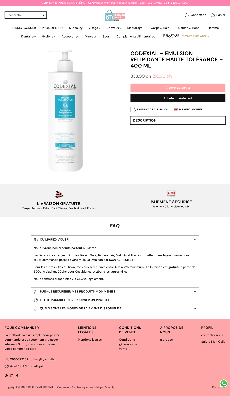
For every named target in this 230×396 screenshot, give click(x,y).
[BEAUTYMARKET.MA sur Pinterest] (6, 376)
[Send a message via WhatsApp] (223, 383)
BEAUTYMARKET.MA (41, 387)
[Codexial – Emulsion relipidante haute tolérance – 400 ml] (65, 110)
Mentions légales (90, 340)
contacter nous (212, 335)
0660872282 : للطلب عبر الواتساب (33, 359)
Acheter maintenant (178, 98)
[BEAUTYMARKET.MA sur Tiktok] (17, 376)
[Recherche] (43, 15)
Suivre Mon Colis (213, 342)
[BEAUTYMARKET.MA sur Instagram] (12, 376)
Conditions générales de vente (128, 344)
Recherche (218, 387)
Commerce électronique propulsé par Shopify (86, 387)
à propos (166, 340)
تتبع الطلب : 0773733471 (26, 366)
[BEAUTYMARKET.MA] (115, 15)
